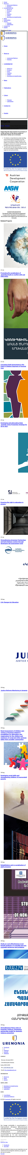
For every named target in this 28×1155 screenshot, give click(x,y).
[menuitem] (6, 27)
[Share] (2, 1139)
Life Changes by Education (10, 602)
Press (8, 12)
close (9, 30)
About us (6, 3)
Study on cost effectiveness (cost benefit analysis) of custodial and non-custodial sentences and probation (14, 945)
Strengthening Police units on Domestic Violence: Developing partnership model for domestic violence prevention (11, 1030)
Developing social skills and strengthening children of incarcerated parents (14, 777)
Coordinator (7, 1095)
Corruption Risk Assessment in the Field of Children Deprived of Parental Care (13, 366)
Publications (7, 20)
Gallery (9, 15)
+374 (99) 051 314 (8, 1067)
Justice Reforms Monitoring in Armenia (14, 690)
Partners (9, 6)
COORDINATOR (8, 8)
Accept (3, 1153)
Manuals (9, 23)
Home (5, 2)
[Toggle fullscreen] (4, 1139)
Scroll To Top (4, 1142)
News (5, 18)
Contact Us (7, 26)
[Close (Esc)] (1, 1139)
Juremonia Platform (12, 5)
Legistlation (10, 24)
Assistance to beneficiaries (14, 17)
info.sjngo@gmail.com (10, 1070)
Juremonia (7, 1099)
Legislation (7, 1089)
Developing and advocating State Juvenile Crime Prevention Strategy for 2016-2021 (14, 424)
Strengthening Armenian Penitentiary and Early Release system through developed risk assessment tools (13, 541)
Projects (9, 11)
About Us (9, 9)
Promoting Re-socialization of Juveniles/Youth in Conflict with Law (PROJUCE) (13, 274)
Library (6, 21)
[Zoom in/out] (5, 1139)
